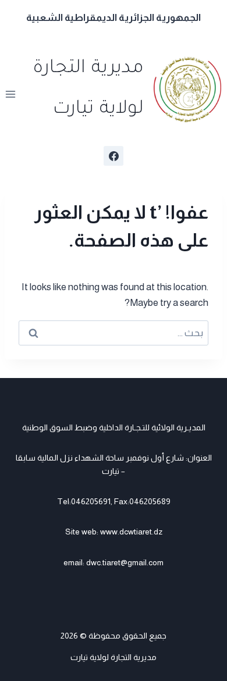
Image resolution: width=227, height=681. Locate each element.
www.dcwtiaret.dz (131, 531)
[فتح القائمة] (11, 94)
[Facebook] (113, 156)
